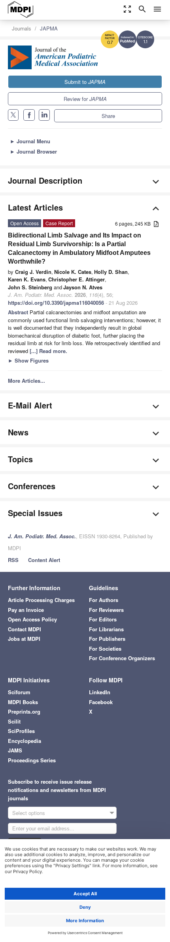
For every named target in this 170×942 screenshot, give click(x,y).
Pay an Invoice (26, 609)
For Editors (103, 619)
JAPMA (49, 28)
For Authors (103, 600)
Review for (85, 99)
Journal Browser (33, 151)
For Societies (105, 648)
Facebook (101, 702)
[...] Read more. (48, 351)
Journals (21, 28)
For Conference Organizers (122, 658)
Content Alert (44, 560)
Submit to (85, 81)
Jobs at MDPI (24, 638)
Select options (28, 813)
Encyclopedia (24, 740)
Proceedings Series (32, 760)
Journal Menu (30, 141)
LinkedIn (99, 692)
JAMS (15, 750)
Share (108, 116)
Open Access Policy (32, 619)
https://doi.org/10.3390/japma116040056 (56, 302)
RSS (13, 560)
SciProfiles (21, 731)
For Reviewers (106, 609)
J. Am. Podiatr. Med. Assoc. (42, 536)
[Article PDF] (156, 224)
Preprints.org (24, 711)
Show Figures (28, 360)
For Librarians (106, 629)
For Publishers (107, 638)
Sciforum (19, 692)
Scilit (14, 721)
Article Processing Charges (41, 600)
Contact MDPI (24, 629)
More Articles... (26, 380)
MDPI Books (23, 702)
